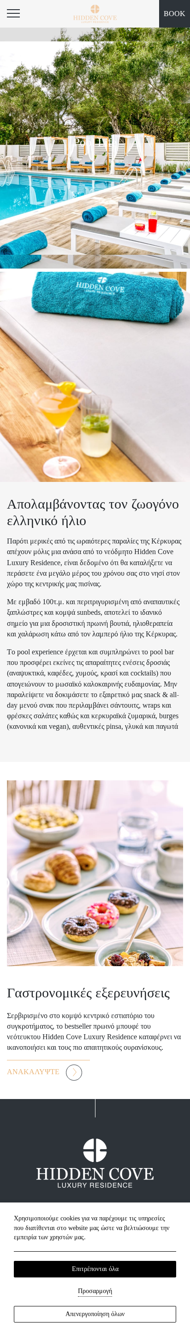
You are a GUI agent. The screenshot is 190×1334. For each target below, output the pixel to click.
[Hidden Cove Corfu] (95, 14)
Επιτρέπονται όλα (95, 1268)
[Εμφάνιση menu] (14, 14)
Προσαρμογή (95, 1291)
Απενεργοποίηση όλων (95, 1314)
